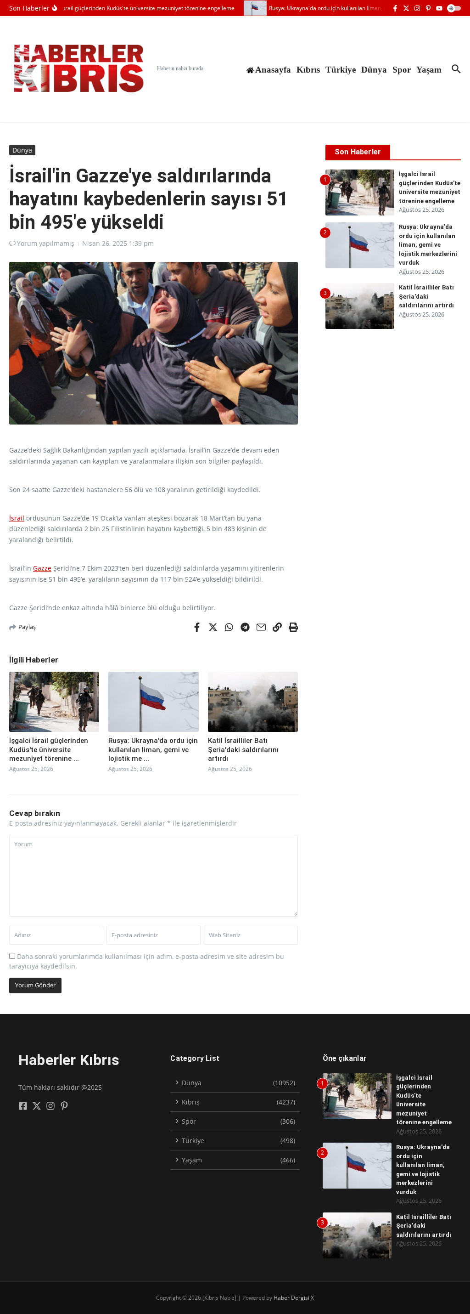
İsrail (16, 518)
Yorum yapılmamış (45, 243)
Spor (401, 69)
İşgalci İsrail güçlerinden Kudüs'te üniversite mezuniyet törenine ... (48, 749)
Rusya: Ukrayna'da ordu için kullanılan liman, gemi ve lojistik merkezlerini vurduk (428, 244)
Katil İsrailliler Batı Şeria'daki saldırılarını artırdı (243, 749)
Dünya (374, 69)
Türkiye (340, 69)
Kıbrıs (308, 69)
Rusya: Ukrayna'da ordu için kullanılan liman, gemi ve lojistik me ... (153, 749)
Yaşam (429, 69)
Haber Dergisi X (294, 1298)
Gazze (42, 568)
